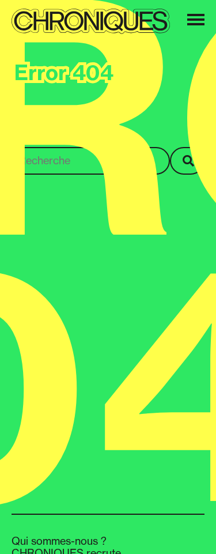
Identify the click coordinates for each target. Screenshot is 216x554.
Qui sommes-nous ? (59, 540)
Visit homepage (48, 131)
